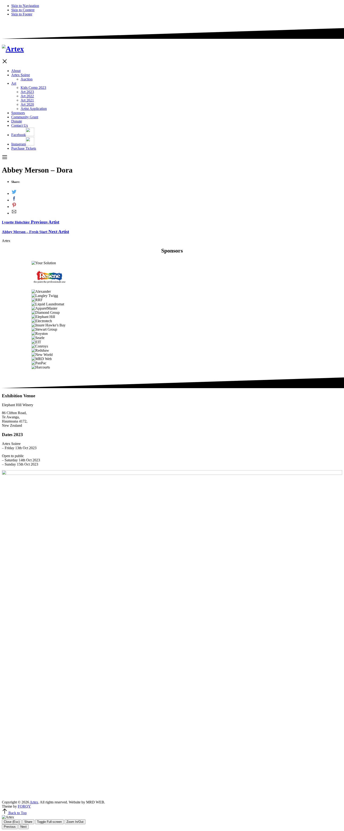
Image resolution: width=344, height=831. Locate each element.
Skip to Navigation (25, 6)
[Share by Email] (176, 212)
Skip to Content (22, 10)
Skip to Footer (21, 14)
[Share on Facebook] (176, 199)
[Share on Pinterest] (176, 205)
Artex (34, 802)
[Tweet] (176, 192)
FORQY (24, 806)
